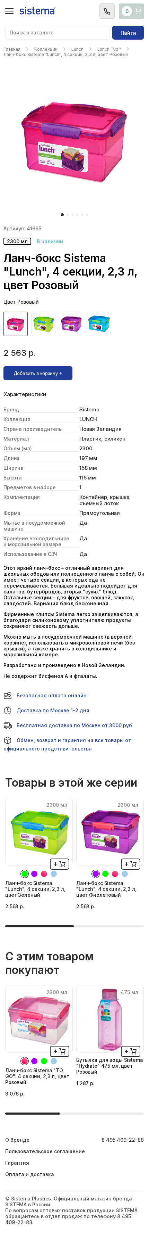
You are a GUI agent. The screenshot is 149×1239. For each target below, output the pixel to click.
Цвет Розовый (21, 302)
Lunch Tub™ (109, 49)
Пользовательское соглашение (45, 1151)
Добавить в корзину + (38, 373)
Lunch (77, 49)
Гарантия (17, 1163)
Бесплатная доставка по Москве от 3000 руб (74, 725)
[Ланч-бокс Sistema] (17, 324)
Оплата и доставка (29, 1174)
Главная (11, 49)
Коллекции (46, 49)
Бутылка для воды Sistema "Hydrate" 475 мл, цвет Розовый (109, 1066)
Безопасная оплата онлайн (52, 695)
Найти (128, 33)
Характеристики (24, 394)
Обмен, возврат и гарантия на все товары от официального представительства (67, 744)
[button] (62, 215)
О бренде (17, 1140)
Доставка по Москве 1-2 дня (53, 710)
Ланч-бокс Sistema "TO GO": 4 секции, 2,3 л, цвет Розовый (37, 1076)
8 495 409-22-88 (123, 1140)
